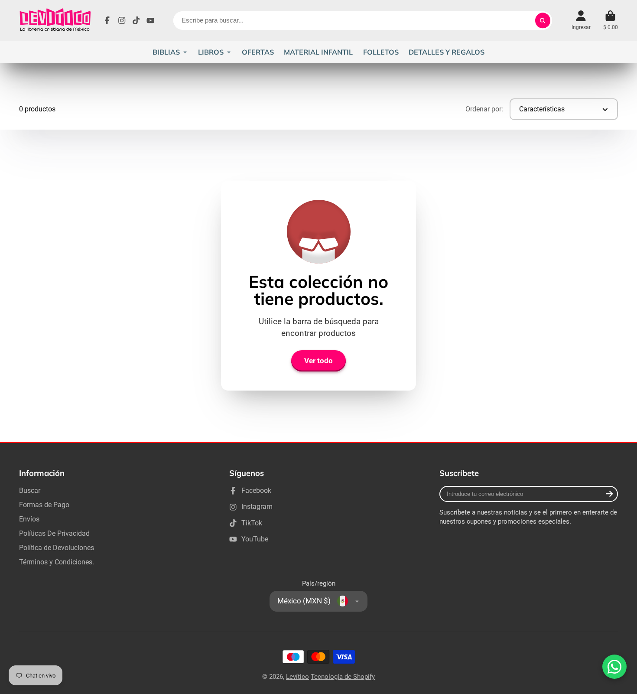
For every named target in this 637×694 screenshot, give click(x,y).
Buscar (29, 490)
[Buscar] (542, 20)
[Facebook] (107, 20)
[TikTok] (136, 20)
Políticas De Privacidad (54, 533)
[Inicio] (55, 20)
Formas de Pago (44, 505)
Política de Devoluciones (56, 548)
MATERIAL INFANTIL (318, 52)
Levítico (297, 677)
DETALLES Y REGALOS (446, 52)
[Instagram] (122, 20)
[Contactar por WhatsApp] (614, 667)
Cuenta (581, 20)
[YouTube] (150, 20)
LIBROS (211, 52)
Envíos (29, 519)
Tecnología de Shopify (343, 677)
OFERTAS (258, 52)
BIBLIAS (166, 52)
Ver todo (318, 360)
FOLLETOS (381, 52)
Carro (610, 20)
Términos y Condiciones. (56, 562)
